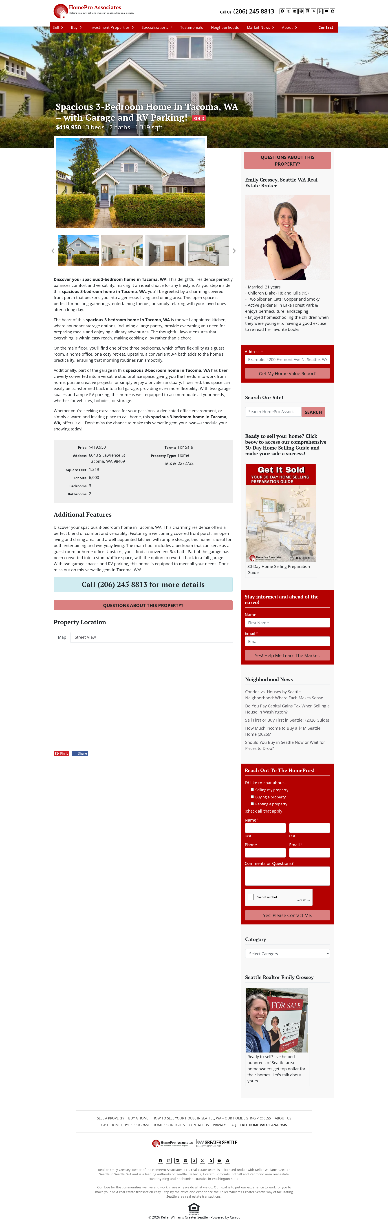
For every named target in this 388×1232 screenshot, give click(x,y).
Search (313, 412)
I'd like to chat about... (266, 782)
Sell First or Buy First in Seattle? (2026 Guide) (287, 720)
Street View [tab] (85, 637)
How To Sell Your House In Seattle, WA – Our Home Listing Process (211, 1118)
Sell (56, 27)
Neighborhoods (225, 27)
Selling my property (271, 789)
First (248, 836)
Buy (74, 27)
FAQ (233, 1125)
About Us (283, 1118)
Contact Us (199, 1125)
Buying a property (270, 797)
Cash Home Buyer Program (125, 1125)
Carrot (235, 1217)
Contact (325, 27)
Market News (258, 27)
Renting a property (271, 804)
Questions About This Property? (143, 605)
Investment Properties (110, 27)
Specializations (155, 27)
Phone (251, 844)
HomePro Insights (169, 1125)
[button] (52, 250)
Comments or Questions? (269, 863)
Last (292, 836)
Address (254, 351)
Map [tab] (62, 637)
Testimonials (191, 27)
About (287, 27)
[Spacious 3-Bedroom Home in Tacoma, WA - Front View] (143, 183)
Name (250, 614)
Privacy (219, 1125)
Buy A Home (138, 1118)
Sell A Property (110, 1118)
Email (251, 633)
